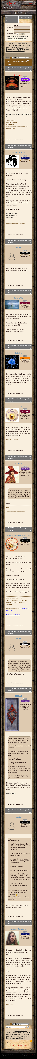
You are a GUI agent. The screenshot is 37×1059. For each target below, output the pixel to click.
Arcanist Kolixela (18, 153)
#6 (30, 401)
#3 (30, 242)
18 (28, 60)
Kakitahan (18, 696)
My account (18, 12)
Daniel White (18, 298)
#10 (30, 691)
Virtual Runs (9, 217)
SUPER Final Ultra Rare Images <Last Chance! (17, 50)
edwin (18, 247)
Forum (10, 43)
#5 (30, 348)
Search (8, 21)
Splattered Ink (30, 1055)
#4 (30, 293)
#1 (30, 70)
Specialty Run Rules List (12, 213)
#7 (30, 458)
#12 (30, 924)
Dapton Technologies (18, 1057)
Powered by (13, 1045)
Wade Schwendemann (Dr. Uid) (18, 535)
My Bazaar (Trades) (11, 215)
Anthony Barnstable (18, 929)
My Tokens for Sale (11, 793)
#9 (30, 633)
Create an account (20, 38)
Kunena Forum (22, 1045)
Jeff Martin (18, 75)
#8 (30, 530)
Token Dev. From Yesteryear (18, 46)
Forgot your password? (14, 36)
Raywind (18, 463)
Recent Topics (24, 17)
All (7, 17)
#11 (30, 812)
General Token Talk (18, 45)
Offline (25, 77)
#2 (30, 147)
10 (28, 57)
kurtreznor (18, 406)
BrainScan (18, 353)
